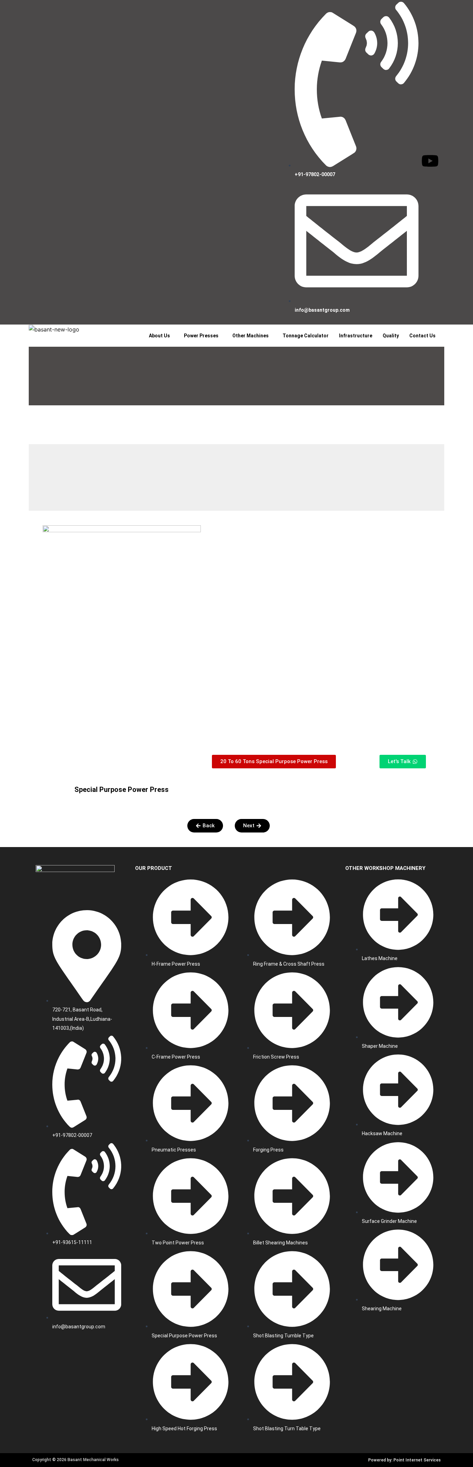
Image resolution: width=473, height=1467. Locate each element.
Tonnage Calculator (306, 335)
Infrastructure (355, 335)
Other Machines (250, 335)
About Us (159, 335)
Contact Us (422, 335)
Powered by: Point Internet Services (404, 1460)
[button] (161, 335)
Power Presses (201, 335)
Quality (391, 335)
